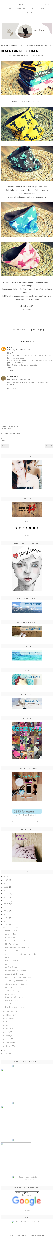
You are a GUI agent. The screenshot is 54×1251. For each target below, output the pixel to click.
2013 (6, 921)
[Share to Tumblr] (43, 330)
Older (49, 445)
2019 (6, 901)
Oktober (9, 1015)
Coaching (21, 8)
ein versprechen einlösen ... (16, 984)
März (8, 1039)
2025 (6, 880)
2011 (6, 1050)
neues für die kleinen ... (14, 974)
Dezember (10, 928)
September (10, 1018)
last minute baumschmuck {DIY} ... (18, 947)
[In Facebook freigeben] (36, 330)
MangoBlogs (40, 1235)
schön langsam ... (11, 1004)
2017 (6, 908)
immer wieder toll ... (13, 961)
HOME (10, 4)
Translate (27, 1210)
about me (23, 4)
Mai (7, 1032)
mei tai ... (8, 964)
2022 (6, 890)
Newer (5, 445)
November (10, 1011)
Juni (7, 1029)
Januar (8, 1046)
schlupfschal (12, 47)
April (8, 1036)
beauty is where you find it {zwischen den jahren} (24, 941)
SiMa (9, 347)
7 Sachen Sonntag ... (13, 991)
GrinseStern (22, 1235)
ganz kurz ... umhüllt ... (14, 987)
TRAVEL (44, 8)
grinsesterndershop (35, 45)
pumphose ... (10, 994)
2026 (6, 877)
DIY (33, 8)
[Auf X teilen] (34, 330)
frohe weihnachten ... (13, 951)
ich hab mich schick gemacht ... (17, 971)
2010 (6, 1054)
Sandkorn (12, 377)
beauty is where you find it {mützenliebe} (21, 977)
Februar (9, 1043)
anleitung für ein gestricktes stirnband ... (21, 954)
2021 (6, 894)
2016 (6, 911)
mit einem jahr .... (12, 934)
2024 (6, 883)
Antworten (12, 370)
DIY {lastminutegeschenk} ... (16, 1007)
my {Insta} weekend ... (13, 967)
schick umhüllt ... (11, 937)
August (9, 1022)
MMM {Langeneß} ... (13, 1001)
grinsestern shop (41, 187)
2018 (6, 904)
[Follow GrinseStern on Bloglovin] (27, 568)
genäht (23, 45)
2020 (6, 897)
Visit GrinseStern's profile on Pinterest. (27, 822)
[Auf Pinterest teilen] (39, 330)
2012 (6, 925)
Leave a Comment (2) (19, 330)
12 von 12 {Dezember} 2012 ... (17, 981)
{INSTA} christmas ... (13, 944)
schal (3, 47)
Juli (7, 1025)
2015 (6, 915)
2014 (6, 918)
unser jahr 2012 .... (12, 931)
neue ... (8, 957)
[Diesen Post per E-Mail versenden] (31, 330)
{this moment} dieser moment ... (17, 997)
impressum (27, 13)
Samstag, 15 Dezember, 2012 (18, 350)
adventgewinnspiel (25, 296)
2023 (6, 887)
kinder (48, 45)
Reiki (35, 4)
